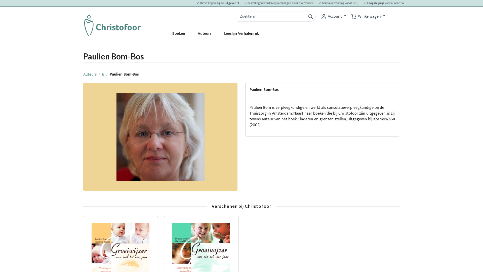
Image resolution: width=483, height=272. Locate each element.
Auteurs (205, 33)
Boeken (178, 33)
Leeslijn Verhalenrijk (241, 33)
